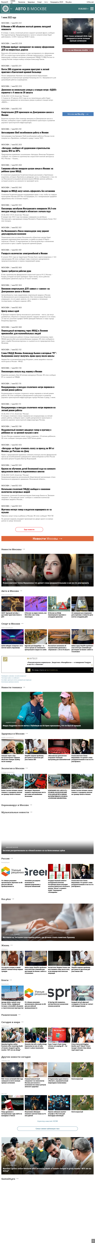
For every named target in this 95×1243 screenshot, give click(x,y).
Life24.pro (4, 949)
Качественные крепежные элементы (10, 682)
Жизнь (5, 945)
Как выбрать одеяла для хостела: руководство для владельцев (16, 680)
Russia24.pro (5, 862)
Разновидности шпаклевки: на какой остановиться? (13, 676)
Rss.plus (69, 2)
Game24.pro (8, 1179)
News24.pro (5, 984)
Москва (5, 23)
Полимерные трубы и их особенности (10, 678)
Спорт (39, 2)
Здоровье (31, 2)
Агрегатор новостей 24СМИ (47, 1121)
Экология (21, 2)
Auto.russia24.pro (6, 595)
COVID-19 (13, 2)
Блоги (4, 980)
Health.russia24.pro (7, 737)
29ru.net (4, 1094)
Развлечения (9, 1015)
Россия (5, 858)
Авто (46, 2)
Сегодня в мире (10, 1022)
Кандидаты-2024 (56, 2)
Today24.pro (5, 1026)
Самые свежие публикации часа (47, 1129)
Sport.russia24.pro (7, 627)
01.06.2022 (82, 8)
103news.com (5, 1061)
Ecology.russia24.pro (7, 772)
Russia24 (4, 2)
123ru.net (90, 2)
